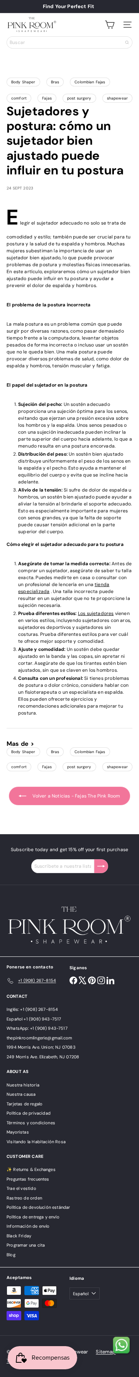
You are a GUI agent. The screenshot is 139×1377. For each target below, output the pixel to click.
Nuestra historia (23, 1085)
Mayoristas (18, 1132)
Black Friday (19, 1235)
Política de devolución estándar (38, 1207)
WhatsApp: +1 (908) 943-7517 (37, 1028)
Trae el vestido (21, 1188)
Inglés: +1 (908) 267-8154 (32, 1009)
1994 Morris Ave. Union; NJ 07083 (41, 1047)
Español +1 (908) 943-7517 (34, 1019)
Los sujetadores (96, 613)
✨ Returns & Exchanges (31, 1169)
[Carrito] (110, 25)
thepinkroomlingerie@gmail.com (39, 1038)
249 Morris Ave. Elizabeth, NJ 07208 (43, 1056)
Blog (11, 1254)
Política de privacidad (29, 1113)
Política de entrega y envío (33, 1217)
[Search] (127, 42)
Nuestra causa (21, 1094)
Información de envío (28, 1226)
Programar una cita (26, 1245)
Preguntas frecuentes (28, 1179)
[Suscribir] (101, 866)
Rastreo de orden (24, 1198)
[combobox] (69, 42)
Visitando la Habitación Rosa (36, 1141)
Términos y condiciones (31, 1122)
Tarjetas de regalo (24, 1104)
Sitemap (105, 1351)
